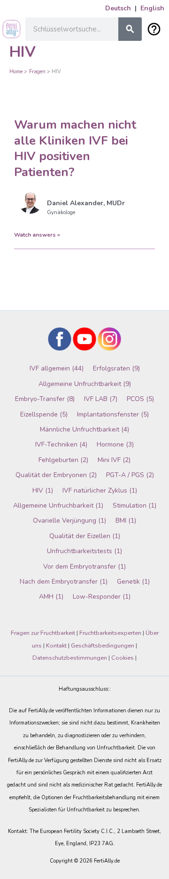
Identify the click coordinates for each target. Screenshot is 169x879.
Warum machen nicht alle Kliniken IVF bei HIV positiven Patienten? (75, 148)
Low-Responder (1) (102, 596)
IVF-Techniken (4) (61, 444)
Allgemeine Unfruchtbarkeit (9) (84, 383)
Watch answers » (37, 235)
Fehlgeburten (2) (63, 459)
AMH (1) (51, 596)
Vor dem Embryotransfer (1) (84, 566)
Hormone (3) (115, 444)
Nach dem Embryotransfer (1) (64, 581)
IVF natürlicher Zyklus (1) (99, 490)
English (152, 8)
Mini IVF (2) (114, 459)
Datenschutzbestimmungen (69, 658)
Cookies (122, 658)
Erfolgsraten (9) (116, 368)
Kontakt (56, 645)
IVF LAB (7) (100, 398)
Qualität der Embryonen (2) (56, 474)
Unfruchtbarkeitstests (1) (84, 551)
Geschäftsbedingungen (102, 645)
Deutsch (118, 8)
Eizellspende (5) (44, 414)
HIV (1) (42, 490)
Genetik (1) (133, 581)
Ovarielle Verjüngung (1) (69, 520)
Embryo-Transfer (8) (45, 398)
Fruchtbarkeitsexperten (110, 633)
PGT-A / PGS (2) (130, 474)
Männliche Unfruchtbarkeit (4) (84, 429)
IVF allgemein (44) (57, 368)
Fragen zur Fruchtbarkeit (43, 633)
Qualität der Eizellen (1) (84, 536)
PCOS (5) (140, 398)
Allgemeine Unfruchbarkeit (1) (58, 505)
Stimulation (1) (134, 505)
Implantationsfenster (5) (113, 414)
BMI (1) (125, 520)
